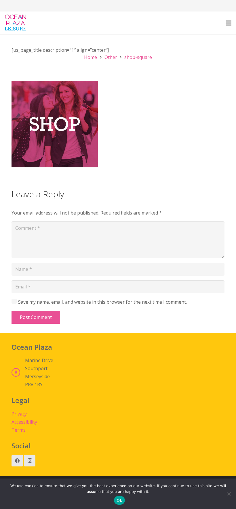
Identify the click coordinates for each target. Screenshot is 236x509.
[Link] (15, 23)
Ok (119, 500)
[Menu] (228, 23)
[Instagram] (29, 460)
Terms (19, 430)
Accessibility (24, 422)
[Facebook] (17, 460)
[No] (229, 494)
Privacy (19, 414)
